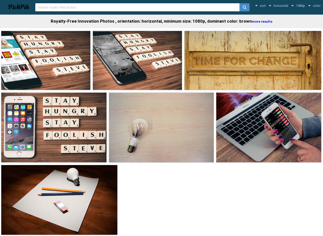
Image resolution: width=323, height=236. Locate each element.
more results (262, 21)
